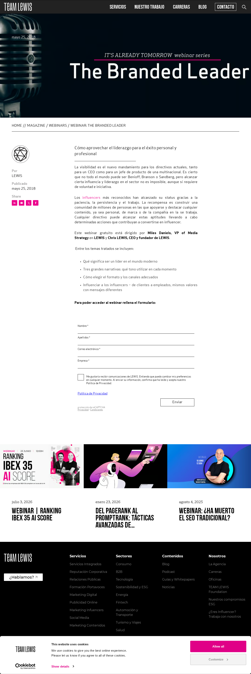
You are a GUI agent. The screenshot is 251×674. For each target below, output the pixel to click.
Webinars (58, 126)
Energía (122, 595)
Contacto (225, 6)
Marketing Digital (83, 595)
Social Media (79, 618)
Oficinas (215, 579)
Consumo (123, 564)
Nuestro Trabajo (149, 6)
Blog (202, 6)
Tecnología (124, 579)
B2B (119, 572)
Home (17, 126)
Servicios (118, 6)
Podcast (168, 572)
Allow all (218, 646)
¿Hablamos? (21, 577)
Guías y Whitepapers (178, 579)
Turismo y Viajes (128, 622)
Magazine (36, 126)
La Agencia (217, 564)
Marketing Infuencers (87, 610)
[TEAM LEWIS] (18, 7)
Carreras (181, 6)
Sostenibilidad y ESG (132, 587)
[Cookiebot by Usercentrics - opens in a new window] (25, 666)
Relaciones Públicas (85, 579)
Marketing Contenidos (87, 625)
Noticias (168, 587)
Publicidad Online (83, 602)
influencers (91, 198)
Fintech (122, 602)
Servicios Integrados (85, 564)
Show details (60, 666)
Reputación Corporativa (88, 572)
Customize (216, 659)
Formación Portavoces (87, 587)
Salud (120, 630)
